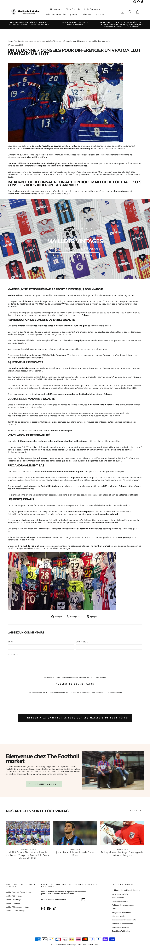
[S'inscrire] (83, 899)
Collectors (86, 14)
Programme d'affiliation (121, 912)
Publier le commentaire (75, 684)
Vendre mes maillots (120, 894)
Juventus (72, 146)
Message (13, 655)
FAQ (114, 909)
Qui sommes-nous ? (120, 901)
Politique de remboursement (123, 905)
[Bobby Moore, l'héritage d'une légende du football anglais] (122, 833)
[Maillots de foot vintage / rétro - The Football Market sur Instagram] (43, 908)
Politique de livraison (120, 927)
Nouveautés (56, 9)
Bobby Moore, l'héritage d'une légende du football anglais (122, 853)
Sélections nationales (56, 14)
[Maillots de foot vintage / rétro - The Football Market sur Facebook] (49, 908)
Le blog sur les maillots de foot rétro (126, 890)
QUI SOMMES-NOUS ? (44, 784)
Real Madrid (25, 304)
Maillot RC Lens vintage (15, 911)
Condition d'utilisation (121, 931)
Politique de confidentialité (68, 692)
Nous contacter (118, 898)
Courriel (82, 642)
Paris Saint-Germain (52, 146)
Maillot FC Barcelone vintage (17, 907)
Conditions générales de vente (124, 920)
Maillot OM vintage (13, 899)
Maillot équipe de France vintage (18, 892)
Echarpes (100, 14)
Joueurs (73, 14)
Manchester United (59, 304)
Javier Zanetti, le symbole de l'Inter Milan (75, 853)
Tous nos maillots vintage (75, 256)
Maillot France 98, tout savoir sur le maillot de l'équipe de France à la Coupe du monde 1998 (28, 855)
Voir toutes (133, 811)
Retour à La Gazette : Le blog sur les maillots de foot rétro (77, 718)
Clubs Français (73, 9)
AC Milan (40, 304)
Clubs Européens (92, 9)
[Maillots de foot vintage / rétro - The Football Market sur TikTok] (54, 908)
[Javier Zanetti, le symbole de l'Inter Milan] (75, 833)
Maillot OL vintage (13, 903)
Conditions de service (92, 692)
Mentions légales (118, 916)
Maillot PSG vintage (14, 896)
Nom (10, 642)
